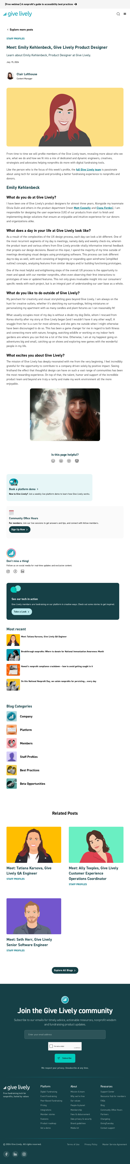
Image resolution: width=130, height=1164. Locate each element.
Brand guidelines (78, 1123)
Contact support (108, 1127)
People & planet (78, 1105)
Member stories (47, 1114)
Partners (105, 1114)
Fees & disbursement (80, 1114)
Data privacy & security (81, 1118)
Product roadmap (48, 1123)
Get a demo (45, 1127)
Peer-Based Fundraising (51, 1100)
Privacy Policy (90, 1144)
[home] (17, 14)
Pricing (43, 1105)
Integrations (45, 1109)
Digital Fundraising (48, 1091)
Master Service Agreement (114, 1144)
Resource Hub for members (113, 1096)
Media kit (75, 1127)
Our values (76, 1100)
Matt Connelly (82, 208)
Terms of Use (73, 1144)
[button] (124, 14)
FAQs (103, 1100)
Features (44, 1118)
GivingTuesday (107, 1123)
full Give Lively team (88, 169)
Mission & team (78, 1091)
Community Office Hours (111, 1109)
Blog (102, 1105)
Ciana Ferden (104, 208)
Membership (76, 1109)
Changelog (105, 1118)
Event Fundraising (48, 1096)
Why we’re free (78, 1096)
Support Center (107, 1091)
